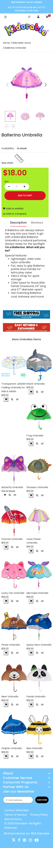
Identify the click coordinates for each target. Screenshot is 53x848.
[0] (47, 17)
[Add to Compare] (17, 399)
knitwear (24, 296)
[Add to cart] (6, 399)
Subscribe (42, 800)
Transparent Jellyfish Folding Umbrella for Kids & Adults (13, 387)
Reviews (37, 222)
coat (14, 296)
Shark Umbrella (35, 383)
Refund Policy (13, 819)
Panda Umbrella (35, 696)
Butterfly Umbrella (12, 487)
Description (18, 222)
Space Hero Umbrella (38, 644)
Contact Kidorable (16, 810)
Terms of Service (15, 815)
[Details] (5, 495)
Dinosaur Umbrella (37, 487)
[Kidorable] (26, 29)
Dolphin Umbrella (11, 748)
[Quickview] (12, 399)
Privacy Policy (39, 815)
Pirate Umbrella (10, 644)
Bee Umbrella (34, 748)
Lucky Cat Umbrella (12, 593)
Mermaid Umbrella (37, 593)
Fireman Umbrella (11, 539)
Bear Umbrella (9, 696)
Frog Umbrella (34, 435)
